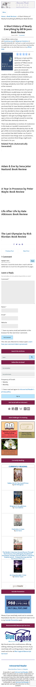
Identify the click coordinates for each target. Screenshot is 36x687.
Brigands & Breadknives (18, 506)
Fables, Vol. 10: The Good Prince (18, 483)
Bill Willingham (19, 485)
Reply (32, 261)
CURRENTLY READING (18, 466)
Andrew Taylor (19, 576)
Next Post (26, 251)
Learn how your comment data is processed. (16, 343)
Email (3, 315)
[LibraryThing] (16, 408)
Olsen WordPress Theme (14, 669)
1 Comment (22, 35)
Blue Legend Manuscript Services (16, 652)
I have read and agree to (17, 390)
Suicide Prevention (12, 620)
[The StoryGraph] (13, 408)
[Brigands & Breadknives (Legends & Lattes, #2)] (18, 497)
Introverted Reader (18, 666)
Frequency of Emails (8, 379)
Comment (5, 279)
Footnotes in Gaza (18, 529)
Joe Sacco (19, 530)
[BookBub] (28, 408)
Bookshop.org (8, 41)
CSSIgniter (25, 669)
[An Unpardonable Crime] (18, 566)
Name (3, 307)
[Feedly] (9, 408)
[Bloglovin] (25, 408)
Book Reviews (12, 16)
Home (3, 16)
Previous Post (10, 251)
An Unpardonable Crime (18, 575)
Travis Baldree (19, 507)
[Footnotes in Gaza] (18, 520)
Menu (4, 12)
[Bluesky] (20, 408)
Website (4, 322)
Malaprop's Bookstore (22, 41)
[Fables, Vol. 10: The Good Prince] (18, 474)
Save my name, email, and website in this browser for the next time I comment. (16, 331)
